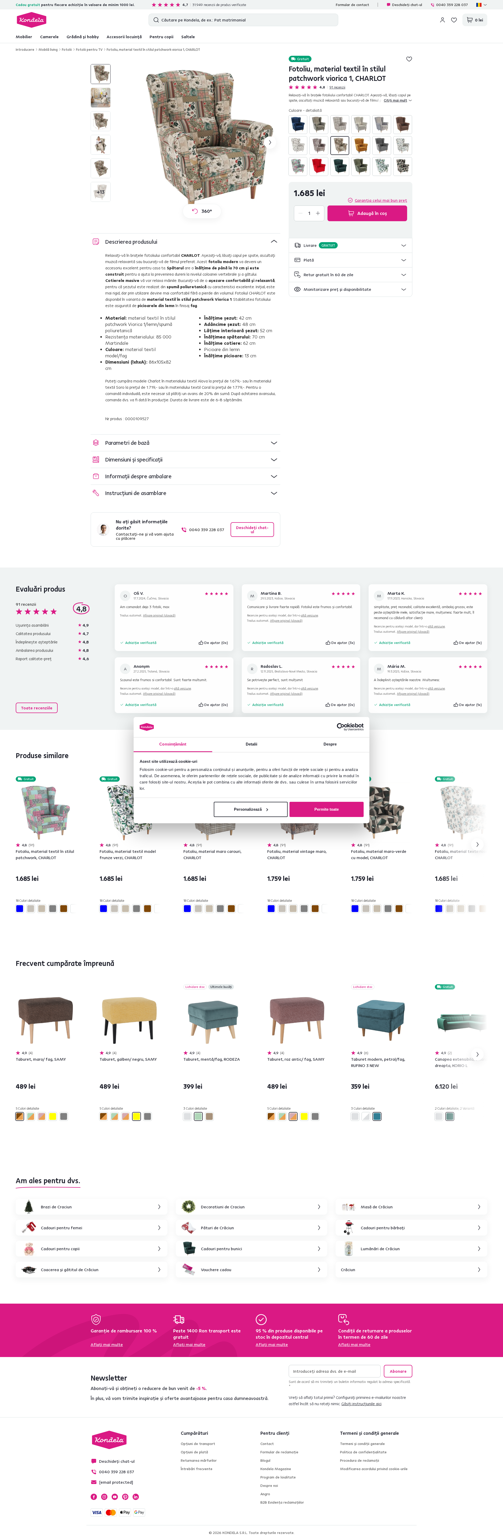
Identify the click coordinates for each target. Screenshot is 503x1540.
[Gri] (382, 124)
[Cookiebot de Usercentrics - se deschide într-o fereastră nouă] (341, 727)
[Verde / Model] (382, 166)
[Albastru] (298, 124)
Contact (267, 1443)
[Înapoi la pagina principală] (31, 20)
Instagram (104, 1497)
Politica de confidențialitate (363, 1452)
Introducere (25, 49)
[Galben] (52, 1116)
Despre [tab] (330, 744)
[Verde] (361, 166)
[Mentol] (198, 1116)
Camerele (49, 36)
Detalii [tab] (252, 744)
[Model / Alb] (298, 145)
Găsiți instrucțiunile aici (361, 1403)
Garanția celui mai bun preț (381, 200)
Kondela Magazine (275, 1468)
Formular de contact (352, 5)
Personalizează (248, 809)
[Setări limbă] (481, 5)
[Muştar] (361, 145)
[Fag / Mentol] (30, 1116)
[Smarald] (340, 166)
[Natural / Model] (402, 145)
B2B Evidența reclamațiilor (282, 1502)
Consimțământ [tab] (172, 744)
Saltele (188, 36)
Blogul (265, 1460)
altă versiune (309, 615)
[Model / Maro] (319, 145)
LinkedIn (136, 1497)
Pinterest (125, 1497)
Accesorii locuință (124, 36)
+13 (101, 191)
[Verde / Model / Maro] (402, 166)
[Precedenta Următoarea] (45, 812)
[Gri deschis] (187, 1116)
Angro (265, 1494)
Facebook (94, 1497)
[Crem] (361, 124)
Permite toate (326, 809)
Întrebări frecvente (196, 1468)
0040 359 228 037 (452, 5)
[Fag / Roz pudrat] (41, 1116)
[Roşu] (319, 166)
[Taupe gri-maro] (209, 1116)
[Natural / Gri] (382, 145)
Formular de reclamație (279, 1452)
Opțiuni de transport (198, 1443)
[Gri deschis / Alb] (366, 1116)
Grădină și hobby (83, 36)
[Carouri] (340, 124)
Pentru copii (161, 36)
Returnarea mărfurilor (199, 1460)
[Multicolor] (340, 145)
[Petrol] (377, 1116)
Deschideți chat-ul (407, 5)
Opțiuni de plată (194, 1452)
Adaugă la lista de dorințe (409, 59)
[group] (202, 142)
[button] (350, 245)
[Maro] (402, 124)
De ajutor (216, 643)
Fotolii (67, 49)
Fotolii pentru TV (89, 49)
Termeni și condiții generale (362, 1443)
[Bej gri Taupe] (319, 124)
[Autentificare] (442, 20)
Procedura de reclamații (359, 1460)
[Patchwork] (298, 166)
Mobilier (24, 36)
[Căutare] (155, 20)
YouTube (115, 1497)
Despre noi (269, 1485)
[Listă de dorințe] (454, 20)
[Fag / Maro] (19, 1116)
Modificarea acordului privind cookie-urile (374, 1468)
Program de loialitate (278, 1477)
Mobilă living (48, 49)
